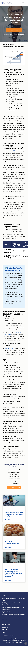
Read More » (8, 519)
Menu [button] (21, 2)
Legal (3, 632)
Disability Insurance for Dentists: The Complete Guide (11, 603)
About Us (4, 622)
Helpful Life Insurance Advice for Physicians (12, 543)
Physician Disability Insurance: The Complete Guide (13, 599)
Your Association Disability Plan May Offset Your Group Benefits (14, 514)
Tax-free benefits (10, 348)
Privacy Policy (5, 629)
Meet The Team (6, 624)
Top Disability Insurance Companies (11, 612)
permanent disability (10, 151)
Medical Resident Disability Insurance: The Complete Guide (13, 608)
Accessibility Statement (8, 635)
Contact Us (5, 627)
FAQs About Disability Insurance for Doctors (13, 614)
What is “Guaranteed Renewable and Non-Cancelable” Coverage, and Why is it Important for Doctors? (13, 573)
